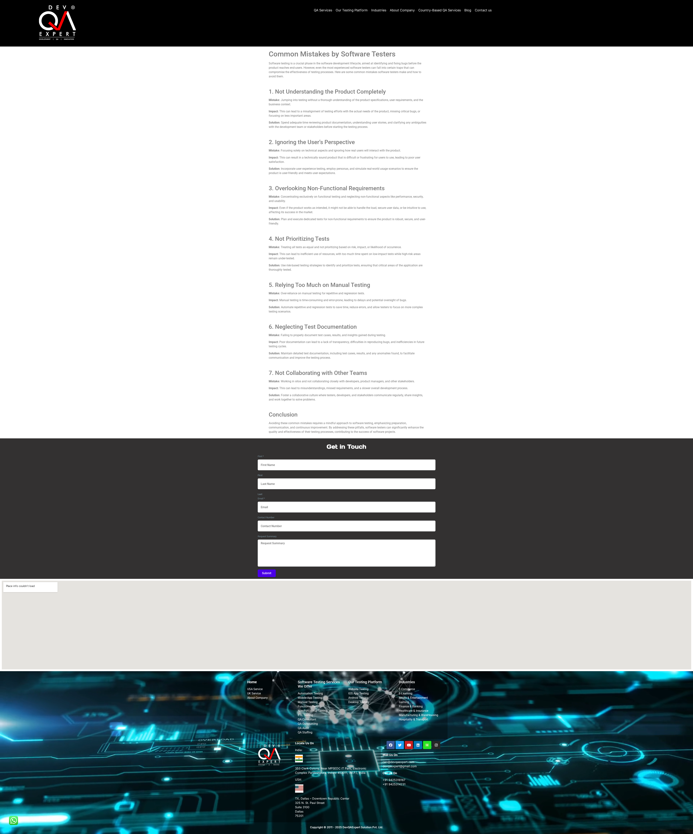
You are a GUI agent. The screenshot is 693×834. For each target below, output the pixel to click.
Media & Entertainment (413, 697)
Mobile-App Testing (310, 697)
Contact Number (266, 517)
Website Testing (358, 689)
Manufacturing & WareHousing (418, 715)
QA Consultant (307, 719)
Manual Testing (308, 702)
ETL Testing (305, 715)
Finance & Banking (411, 706)
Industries (378, 10)
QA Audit (303, 728)
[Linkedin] (418, 745)
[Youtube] (409, 745)
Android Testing (358, 697)
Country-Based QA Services (439, 10)
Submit (266, 573)
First (261, 456)
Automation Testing (310, 693)
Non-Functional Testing (312, 710)
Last (260, 494)
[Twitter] (400, 745)
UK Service (254, 693)
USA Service (255, 689)
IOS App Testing (358, 693)
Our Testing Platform (352, 10)
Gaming (404, 702)
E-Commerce (407, 689)
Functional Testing (309, 706)
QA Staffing (305, 732)
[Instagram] (436, 745)
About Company (402, 10)
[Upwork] (427, 745)
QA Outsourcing (308, 723)
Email (261, 498)
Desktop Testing (358, 702)
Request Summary (267, 536)
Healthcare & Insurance (413, 710)
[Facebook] (391, 745)
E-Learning (405, 693)
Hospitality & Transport (413, 719)
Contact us (483, 10)
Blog (467, 10)
